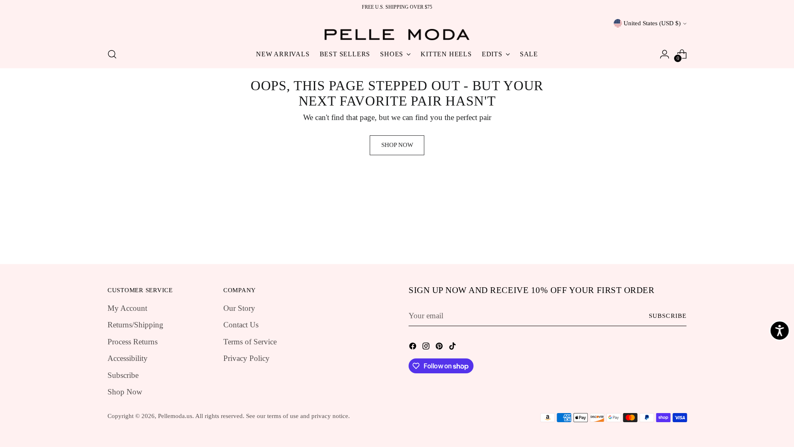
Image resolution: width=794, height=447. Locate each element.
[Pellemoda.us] (397, 34)
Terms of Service (250, 341)
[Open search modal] (112, 54)
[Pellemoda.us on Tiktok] (453, 348)
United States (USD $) (652, 23)
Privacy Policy (246, 358)
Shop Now (125, 391)
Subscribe (123, 375)
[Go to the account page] (664, 54)
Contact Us (240, 324)
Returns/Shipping (135, 324)
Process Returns (133, 341)
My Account (127, 308)
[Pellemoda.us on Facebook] (414, 348)
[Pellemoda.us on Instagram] (427, 348)
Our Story (239, 308)
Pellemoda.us (175, 416)
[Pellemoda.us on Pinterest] (440, 348)
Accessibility (128, 358)
